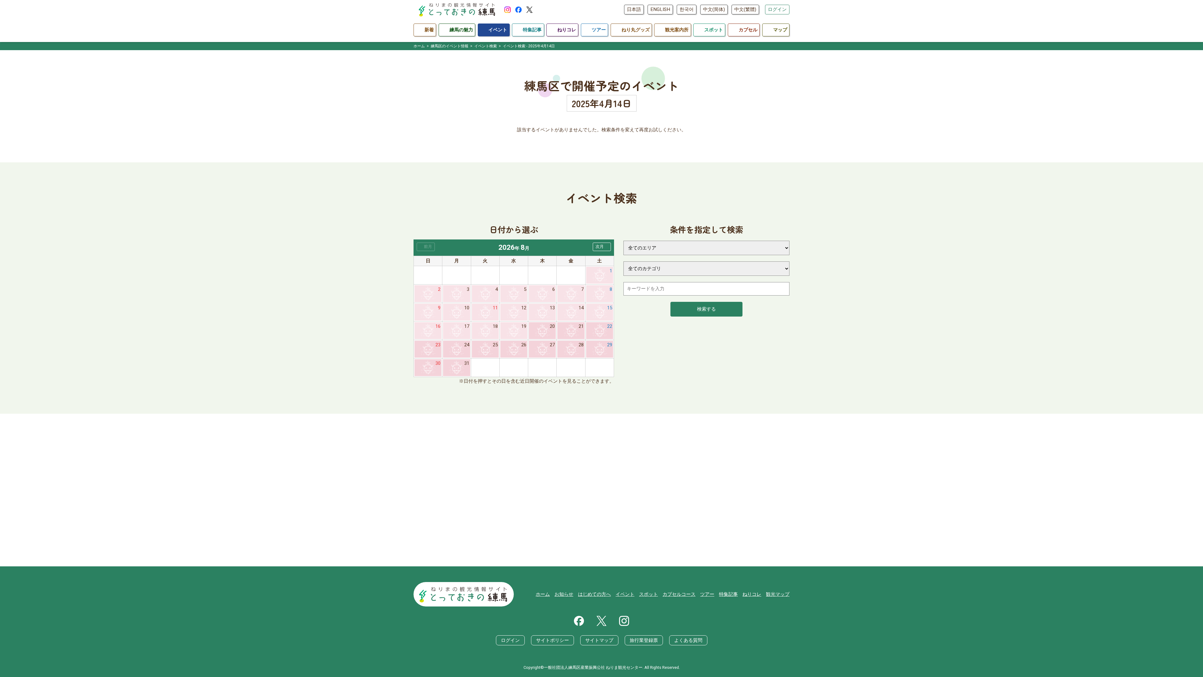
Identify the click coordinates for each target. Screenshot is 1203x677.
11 (495, 307)
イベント (625, 594)
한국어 (687, 9)
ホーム (543, 594)
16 (437, 326)
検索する (706, 309)
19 (523, 326)
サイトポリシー (552, 640)
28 (581, 344)
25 (495, 344)
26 (523, 344)
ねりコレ (751, 594)
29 (609, 344)
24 (466, 344)
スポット (648, 594)
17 (466, 326)
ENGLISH (660, 9)
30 (437, 363)
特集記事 (728, 594)
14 (581, 307)
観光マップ (777, 594)
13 (552, 307)
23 (437, 344)
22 (609, 326)
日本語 (634, 9)
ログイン (777, 9)
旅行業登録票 (644, 640)
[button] (602, 247)
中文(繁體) (745, 9)
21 (581, 326)
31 (466, 363)
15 (609, 307)
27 (552, 344)
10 (466, 307)
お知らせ (564, 594)
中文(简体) (714, 9)
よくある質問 (688, 640)
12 (523, 307)
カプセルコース (679, 594)
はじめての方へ (594, 594)
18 (495, 326)
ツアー (707, 594)
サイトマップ (599, 640)
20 (552, 326)
